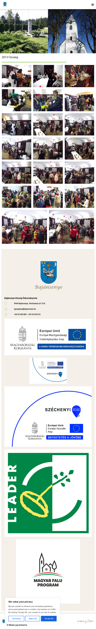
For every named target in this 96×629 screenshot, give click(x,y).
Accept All (49, 618)
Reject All (32, 618)
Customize (16, 618)
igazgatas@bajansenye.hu (25, 309)
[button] (93, 5)
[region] (32, 611)
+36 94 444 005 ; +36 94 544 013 (27, 314)
